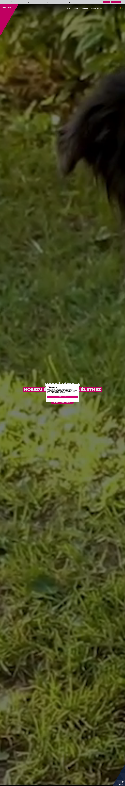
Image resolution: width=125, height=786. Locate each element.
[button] (49, 386)
